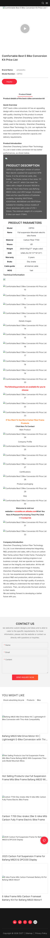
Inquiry (9, 82)
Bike (39, 700)
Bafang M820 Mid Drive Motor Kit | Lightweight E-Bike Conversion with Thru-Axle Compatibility (25, 738)
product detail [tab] (25, 94)
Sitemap (29, 933)
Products (30, 700)
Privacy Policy (41, 933)
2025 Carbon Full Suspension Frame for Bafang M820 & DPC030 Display (23, 858)
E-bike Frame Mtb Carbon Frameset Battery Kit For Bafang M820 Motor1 (22, 898)
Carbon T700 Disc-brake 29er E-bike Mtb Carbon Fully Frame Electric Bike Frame (24, 818)
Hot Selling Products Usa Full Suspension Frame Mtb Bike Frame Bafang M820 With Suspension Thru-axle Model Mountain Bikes (25, 778)
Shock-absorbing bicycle (13, 700)
